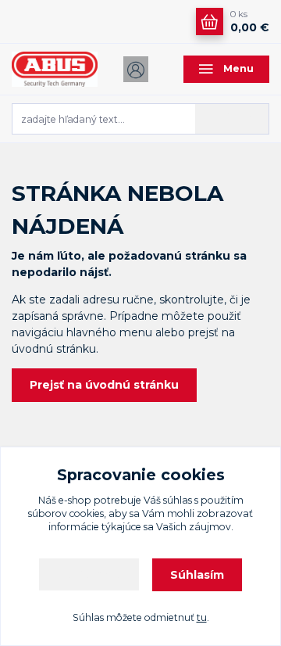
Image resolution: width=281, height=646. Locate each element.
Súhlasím (197, 575)
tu (202, 617)
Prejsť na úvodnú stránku (104, 385)
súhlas (177, 500)
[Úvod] (55, 69)
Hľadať (233, 118)
